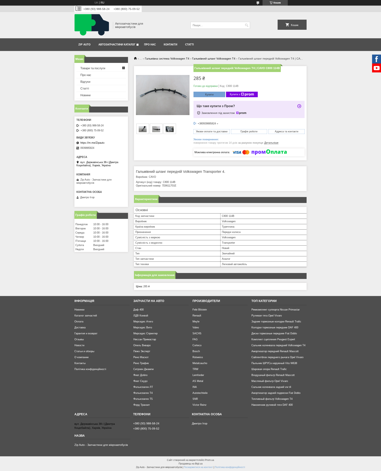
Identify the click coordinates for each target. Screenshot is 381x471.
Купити (209, 94)
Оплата (78, 321)
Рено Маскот (141, 357)
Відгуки (85, 81)
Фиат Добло (140, 375)
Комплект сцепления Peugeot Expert (273, 339)
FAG (195, 339)
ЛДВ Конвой (140, 315)
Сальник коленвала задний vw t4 (271, 386)
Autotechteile (200, 392)
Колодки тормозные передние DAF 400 (274, 327)
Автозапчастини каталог (116, 44)
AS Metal (197, 381)
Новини (85, 95)
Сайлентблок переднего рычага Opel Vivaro (277, 357)
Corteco (196, 345)
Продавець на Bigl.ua (191, 463)
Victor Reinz (199, 404)
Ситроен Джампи (143, 369)
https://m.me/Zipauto (92, 142)
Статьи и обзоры (84, 351)
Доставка (80, 327)
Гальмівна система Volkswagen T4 (167, 58)
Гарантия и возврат (85, 333)
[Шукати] (246, 25)
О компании (81, 357)
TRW (195, 369)
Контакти (170, 44)
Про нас (150, 44)
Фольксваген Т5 (143, 398)
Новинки (79, 309)
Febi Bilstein (199, 309)
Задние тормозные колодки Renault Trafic (276, 321)
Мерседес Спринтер (145, 333)
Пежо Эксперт (141, 351)
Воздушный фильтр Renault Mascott (273, 375)
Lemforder (198, 375)
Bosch (196, 351)
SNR (195, 398)
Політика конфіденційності (90, 369)
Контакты (80, 363)
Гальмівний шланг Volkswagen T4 (213, 58)
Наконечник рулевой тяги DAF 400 (272, 404)
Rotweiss (197, 357)
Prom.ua (209, 460)
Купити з (235, 94)
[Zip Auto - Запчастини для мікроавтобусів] (92, 25)
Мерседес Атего (143, 321)
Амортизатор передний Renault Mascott (275, 351)
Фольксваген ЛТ (143, 386)
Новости (79, 345)
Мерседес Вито (142, 327)
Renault (196, 315)
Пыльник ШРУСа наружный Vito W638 (274, 363)
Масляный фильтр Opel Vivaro (269, 381)
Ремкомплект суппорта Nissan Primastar (275, 309)
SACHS (196, 333)
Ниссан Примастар (144, 339)
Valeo (195, 327)
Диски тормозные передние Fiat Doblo (274, 333)
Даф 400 (138, 309)
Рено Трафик (141, 363)
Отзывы (79, 339)
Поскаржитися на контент (198, 467)
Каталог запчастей (85, 315)
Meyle (195, 321)
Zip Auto (84, 44)
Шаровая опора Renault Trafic (269, 369)
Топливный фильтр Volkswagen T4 (271, 398)
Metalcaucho (199, 363)
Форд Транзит (141, 404)
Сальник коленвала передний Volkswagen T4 (278, 345)
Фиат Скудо (140, 381)
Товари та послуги (92, 68)
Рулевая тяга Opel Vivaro (266, 315)
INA (194, 386)
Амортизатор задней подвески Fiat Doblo (275, 392)
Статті (189, 44)
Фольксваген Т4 (143, 392)
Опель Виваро (142, 345)
